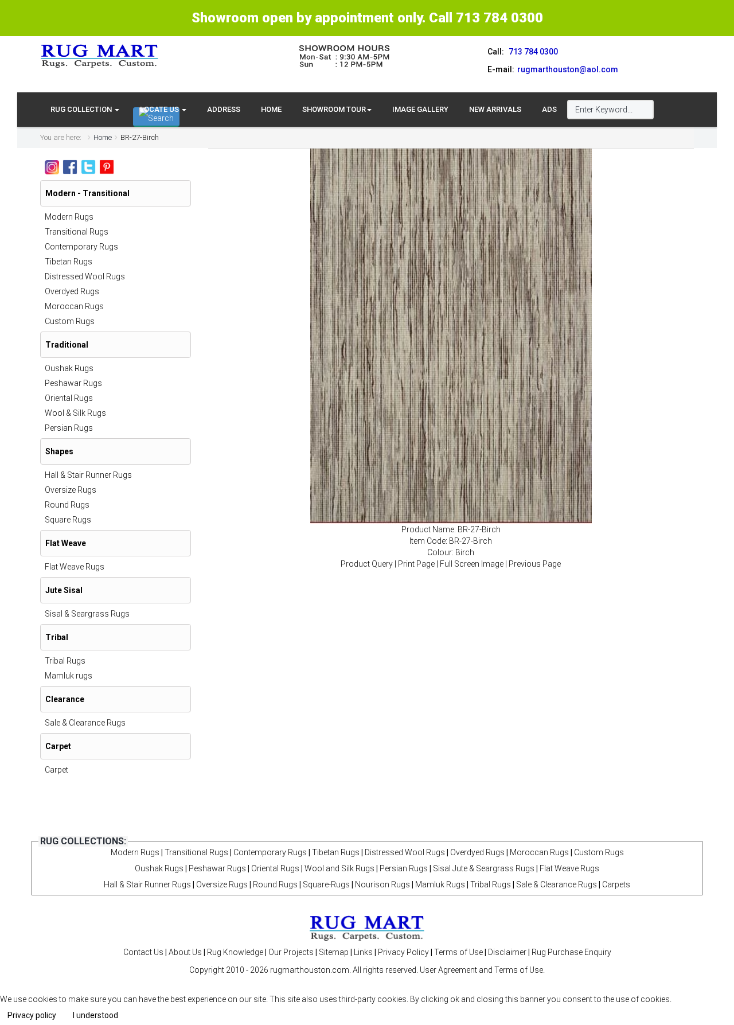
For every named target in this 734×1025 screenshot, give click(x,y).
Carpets (616, 884)
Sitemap (334, 952)
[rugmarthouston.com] (367, 927)
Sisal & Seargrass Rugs (87, 613)
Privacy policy (31, 1015)
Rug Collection (82, 109)
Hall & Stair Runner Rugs (88, 475)
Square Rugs (68, 519)
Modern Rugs (69, 216)
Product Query (367, 563)
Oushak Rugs (69, 368)
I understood (95, 1015)
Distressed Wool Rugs (85, 276)
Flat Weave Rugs (74, 566)
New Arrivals (495, 109)
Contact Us (143, 952)
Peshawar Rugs (73, 383)
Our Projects (291, 952)
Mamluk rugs (68, 675)
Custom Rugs (70, 321)
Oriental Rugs (69, 398)
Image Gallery (420, 109)
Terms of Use (458, 952)
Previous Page (535, 563)
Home (271, 109)
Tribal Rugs (65, 660)
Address (223, 109)
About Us (185, 952)
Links (363, 952)
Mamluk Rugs (440, 884)
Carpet (56, 769)
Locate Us (160, 109)
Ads (549, 109)
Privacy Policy (403, 952)
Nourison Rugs (382, 884)
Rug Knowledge (235, 952)
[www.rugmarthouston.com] (99, 56)
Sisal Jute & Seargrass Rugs (483, 868)
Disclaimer (507, 952)
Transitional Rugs (76, 231)
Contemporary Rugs (81, 246)
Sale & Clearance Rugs (85, 722)
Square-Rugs (326, 884)
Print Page (416, 563)
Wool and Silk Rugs (339, 868)
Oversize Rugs (70, 489)
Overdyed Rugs (72, 291)
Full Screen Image (471, 563)
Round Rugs (67, 504)
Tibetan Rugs (68, 261)
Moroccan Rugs (74, 306)
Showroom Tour (334, 109)
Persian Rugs (69, 427)
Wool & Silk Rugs (75, 413)
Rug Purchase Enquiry (571, 952)
